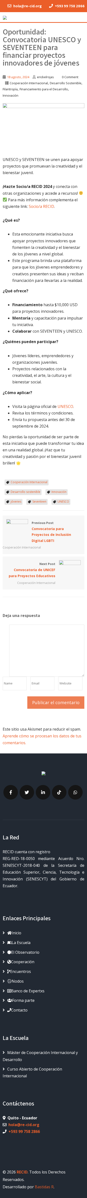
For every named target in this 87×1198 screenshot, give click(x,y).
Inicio (16, 933)
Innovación (10, 95)
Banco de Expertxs (27, 991)
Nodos (18, 981)
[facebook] (10, 792)
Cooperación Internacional (29, 83)
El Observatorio (25, 952)
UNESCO (65, 406)
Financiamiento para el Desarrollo (44, 89)
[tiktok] (59, 792)
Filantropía (10, 89)
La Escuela (21, 942)
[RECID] (5, 16)
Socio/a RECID (41, 206)
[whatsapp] (75, 792)
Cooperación (22, 961)
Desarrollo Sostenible (65, 83)
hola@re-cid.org (23, 1124)
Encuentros (20, 971)
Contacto (19, 1010)
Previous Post (51, 532)
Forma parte (23, 1000)
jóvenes (16, 501)
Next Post (32, 570)
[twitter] (27, 792)
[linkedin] (43, 792)
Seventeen (39, 501)
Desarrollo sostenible (25, 492)
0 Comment (70, 77)
